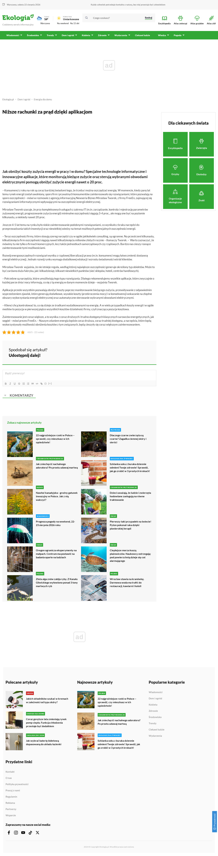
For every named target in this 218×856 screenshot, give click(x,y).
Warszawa (45, 23)
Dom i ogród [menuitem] (68, 35)
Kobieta (153, 704)
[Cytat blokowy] (32, 384)
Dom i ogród (24, 99)
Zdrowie (153, 711)
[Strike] (19, 384)
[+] (50, 383)
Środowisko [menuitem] (33, 35)
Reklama (10, 803)
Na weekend (63, 23)
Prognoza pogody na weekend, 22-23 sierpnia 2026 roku (55, 523)
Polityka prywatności (17, 784)
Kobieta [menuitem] (86, 35)
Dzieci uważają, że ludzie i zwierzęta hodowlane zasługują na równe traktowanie (130, 496)
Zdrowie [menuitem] (102, 35)
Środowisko (155, 717)
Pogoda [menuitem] (177, 35)
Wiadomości (155, 692)
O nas (9, 778)
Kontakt (10, 772)
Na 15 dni (74, 23)
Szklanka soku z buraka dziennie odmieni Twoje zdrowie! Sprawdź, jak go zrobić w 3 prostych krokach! (130, 467)
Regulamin (11, 796)
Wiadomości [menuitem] (12, 35)
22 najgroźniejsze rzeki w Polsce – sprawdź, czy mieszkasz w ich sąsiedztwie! (55, 439)
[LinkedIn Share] (146, 352)
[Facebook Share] (129, 352)
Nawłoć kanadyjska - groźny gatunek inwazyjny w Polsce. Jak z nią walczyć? (57, 496)
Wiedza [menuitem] (162, 35)
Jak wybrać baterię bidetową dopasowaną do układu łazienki (43, 742)
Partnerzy (11, 809)
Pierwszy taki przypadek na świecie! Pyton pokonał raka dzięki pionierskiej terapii (130, 525)
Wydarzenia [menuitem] (120, 35)
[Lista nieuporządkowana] (28, 384)
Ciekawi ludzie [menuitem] (142, 35)
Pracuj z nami (13, 790)
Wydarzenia (155, 736)
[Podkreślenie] (14, 384)
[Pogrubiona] (6, 384)
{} (46, 383)
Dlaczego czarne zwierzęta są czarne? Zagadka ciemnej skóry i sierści (128, 439)
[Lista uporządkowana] (23, 384)
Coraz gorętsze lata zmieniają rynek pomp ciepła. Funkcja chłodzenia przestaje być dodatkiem (46, 723)
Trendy (152, 723)
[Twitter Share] (138, 352)
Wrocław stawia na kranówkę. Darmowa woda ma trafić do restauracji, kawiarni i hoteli (127, 582)
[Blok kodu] (37, 384)
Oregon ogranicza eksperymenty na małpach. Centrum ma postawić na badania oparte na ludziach (56, 554)
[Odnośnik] (41, 384)
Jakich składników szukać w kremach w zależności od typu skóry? (47, 700)
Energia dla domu (43, 99)
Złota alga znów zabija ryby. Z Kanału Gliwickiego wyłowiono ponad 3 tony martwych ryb (57, 582)
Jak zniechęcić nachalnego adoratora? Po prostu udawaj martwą (57, 465)
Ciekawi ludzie (156, 729)
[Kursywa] (10, 384)
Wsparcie (11, 815)
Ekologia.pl (8, 99)
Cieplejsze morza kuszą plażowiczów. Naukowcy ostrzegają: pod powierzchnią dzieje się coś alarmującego (130, 555)
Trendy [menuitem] (50, 35)
